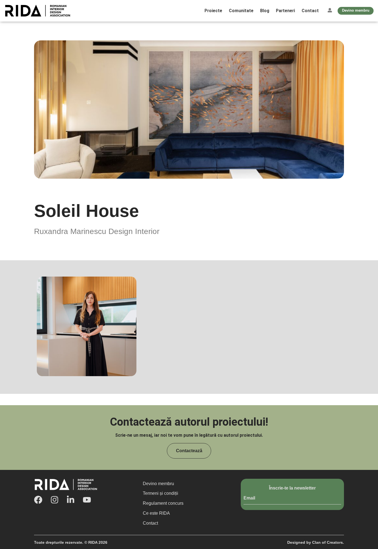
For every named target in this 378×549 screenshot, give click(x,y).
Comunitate (241, 10)
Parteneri (285, 10)
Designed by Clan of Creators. (315, 542)
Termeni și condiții (160, 493)
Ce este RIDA (156, 513)
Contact (310, 10)
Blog (264, 10)
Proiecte (213, 10)
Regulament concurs (163, 503)
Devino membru (158, 483)
